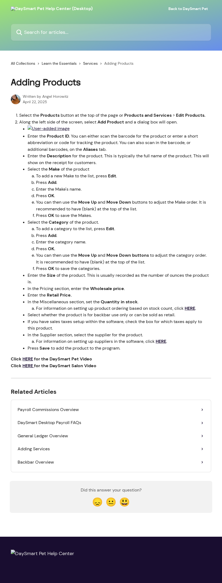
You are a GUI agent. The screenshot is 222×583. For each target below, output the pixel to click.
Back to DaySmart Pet (188, 9)
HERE (190, 308)
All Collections (23, 63)
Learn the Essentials (59, 63)
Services (90, 63)
